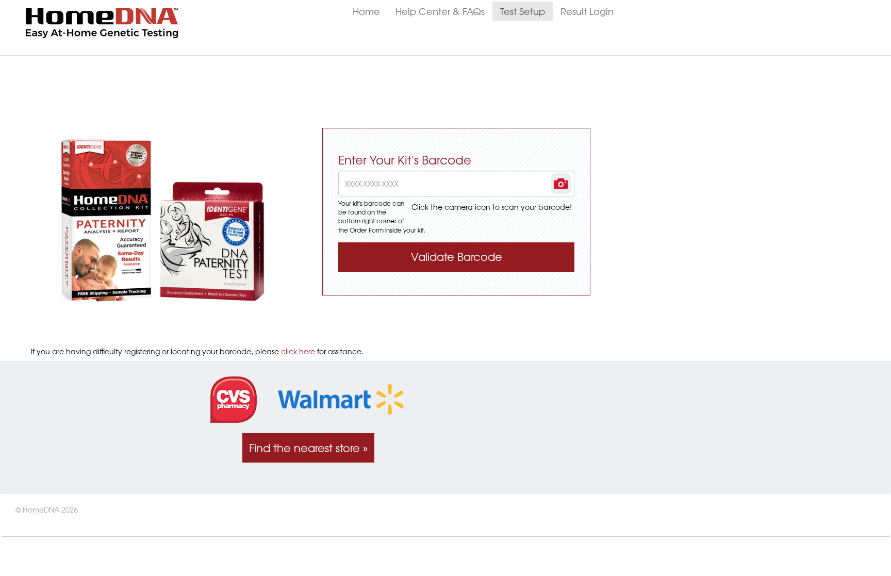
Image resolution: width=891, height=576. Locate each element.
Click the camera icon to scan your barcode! (491, 207)
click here (298, 351)
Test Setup (522, 11)
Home (366, 11)
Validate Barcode (456, 257)
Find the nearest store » (308, 448)
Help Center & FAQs (440, 11)
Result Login (587, 11)
